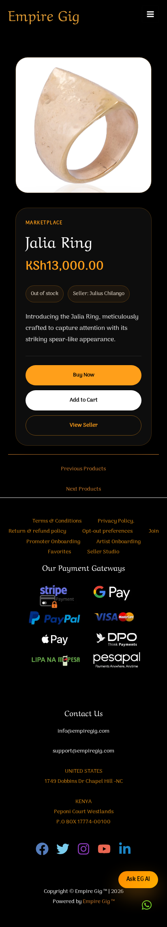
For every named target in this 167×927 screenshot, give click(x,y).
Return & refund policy (37, 531)
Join (154, 531)
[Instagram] (83, 849)
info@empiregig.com (83, 731)
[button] (147, 905)
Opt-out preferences (107, 531)
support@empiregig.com (83, 751)
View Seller (84, 425)
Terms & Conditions (56, 521)
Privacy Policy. (116, 521)
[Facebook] (42, 849)
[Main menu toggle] (150, 14)
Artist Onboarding (118, 541)
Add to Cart (84, 400)
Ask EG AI (138, 879)
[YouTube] (104, 849)
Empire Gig (43, 14)
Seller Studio (103, 552)
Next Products (83, 489)
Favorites (59, 552)
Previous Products (83, 469)
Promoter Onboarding (53, 541)
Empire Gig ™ (99, 901)
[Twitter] (63, 849)
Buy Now (83, 375)
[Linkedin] (125, 849)
